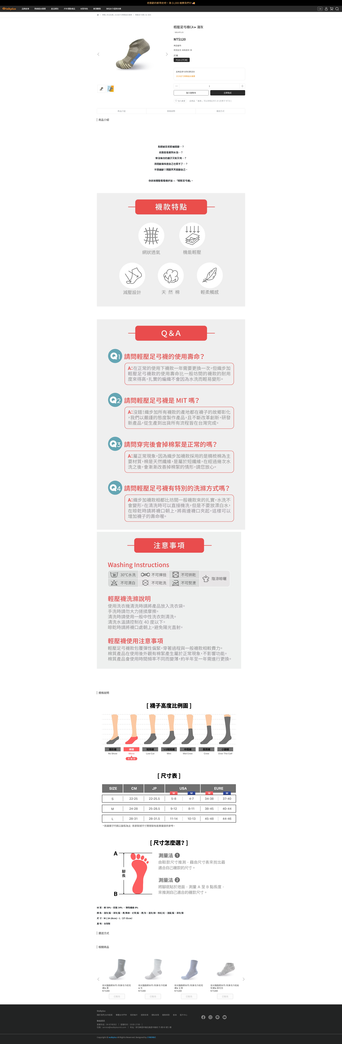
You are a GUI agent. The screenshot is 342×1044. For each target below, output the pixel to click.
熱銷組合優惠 (40, 8)
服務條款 (166, 1014)
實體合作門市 (121, 1014)
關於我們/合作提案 (104, 1014)
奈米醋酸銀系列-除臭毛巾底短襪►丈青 (188, 986)
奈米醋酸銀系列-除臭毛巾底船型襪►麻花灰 (224, 986)
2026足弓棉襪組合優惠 (185, 76)
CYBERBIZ (151, 1037)
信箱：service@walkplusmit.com (111, 1027)
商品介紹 (122, 111)
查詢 (175, 1014)
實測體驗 (97, 8)
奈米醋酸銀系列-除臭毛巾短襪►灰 (152, 986)
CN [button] (320, 9)
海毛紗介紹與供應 (113, 8)
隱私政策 (155, 1014)
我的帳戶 (134, 1014)
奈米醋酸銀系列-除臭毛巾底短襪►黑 (116, 986)
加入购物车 (191, 92)
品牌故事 (25, 8)
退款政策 (144, 1014)
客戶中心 (183, 1014)
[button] (166, 54)
